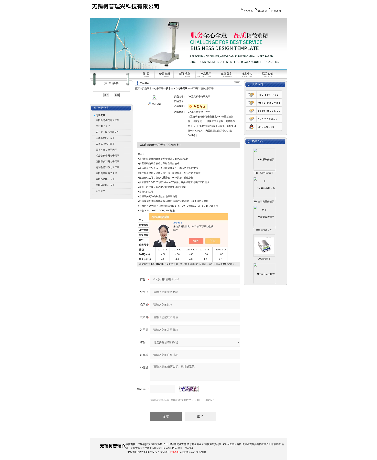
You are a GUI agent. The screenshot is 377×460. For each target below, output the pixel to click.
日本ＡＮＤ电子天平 (106, 149)
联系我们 (276, 11)
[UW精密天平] (264, 239)
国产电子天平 (103, 126)
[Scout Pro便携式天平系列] (264, 278)
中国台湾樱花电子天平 (107, 120)
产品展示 (147, 88)
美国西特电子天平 (105, 179)
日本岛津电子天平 (105, 143)
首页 (137, 88)
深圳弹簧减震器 (177, 444)
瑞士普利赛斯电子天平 (107, 155)
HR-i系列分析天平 (264, 166)
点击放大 (156, 103)
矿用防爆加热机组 (211, 444)
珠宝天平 (100, 191)
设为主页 (248, 11)
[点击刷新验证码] (189, 389)
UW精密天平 (264, 252)
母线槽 (141, 444)
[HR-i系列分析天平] (264, 164)
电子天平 (100, 115)
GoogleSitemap (186, 452)
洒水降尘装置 (194, 444)
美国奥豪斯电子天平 (106, 173)
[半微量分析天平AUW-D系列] (264, 221)
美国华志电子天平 (105, 185)
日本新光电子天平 (105, 138)
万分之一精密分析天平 (107, 132)
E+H (166, 444)
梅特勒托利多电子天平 (107, 167)
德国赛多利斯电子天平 (107, 161)
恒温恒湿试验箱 (154, 444)
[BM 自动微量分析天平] (264, 192)
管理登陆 (201, 452)
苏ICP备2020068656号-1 (146, 452)
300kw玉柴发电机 (231, 444)
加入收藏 (262, 11)
